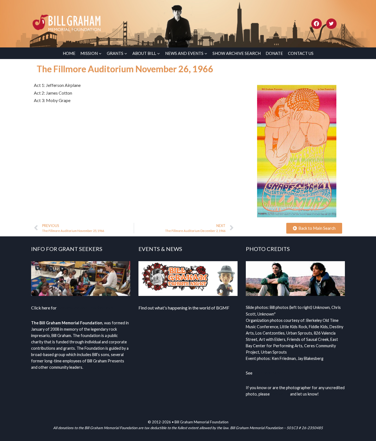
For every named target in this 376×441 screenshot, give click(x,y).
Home (69, 53)
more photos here (269, 373)
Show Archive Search (236, 53)
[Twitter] (331, 23)
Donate (274, 53)
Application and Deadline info (85, 307)
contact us (280, 394)
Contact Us (301, 53)
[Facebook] (316, 23)
